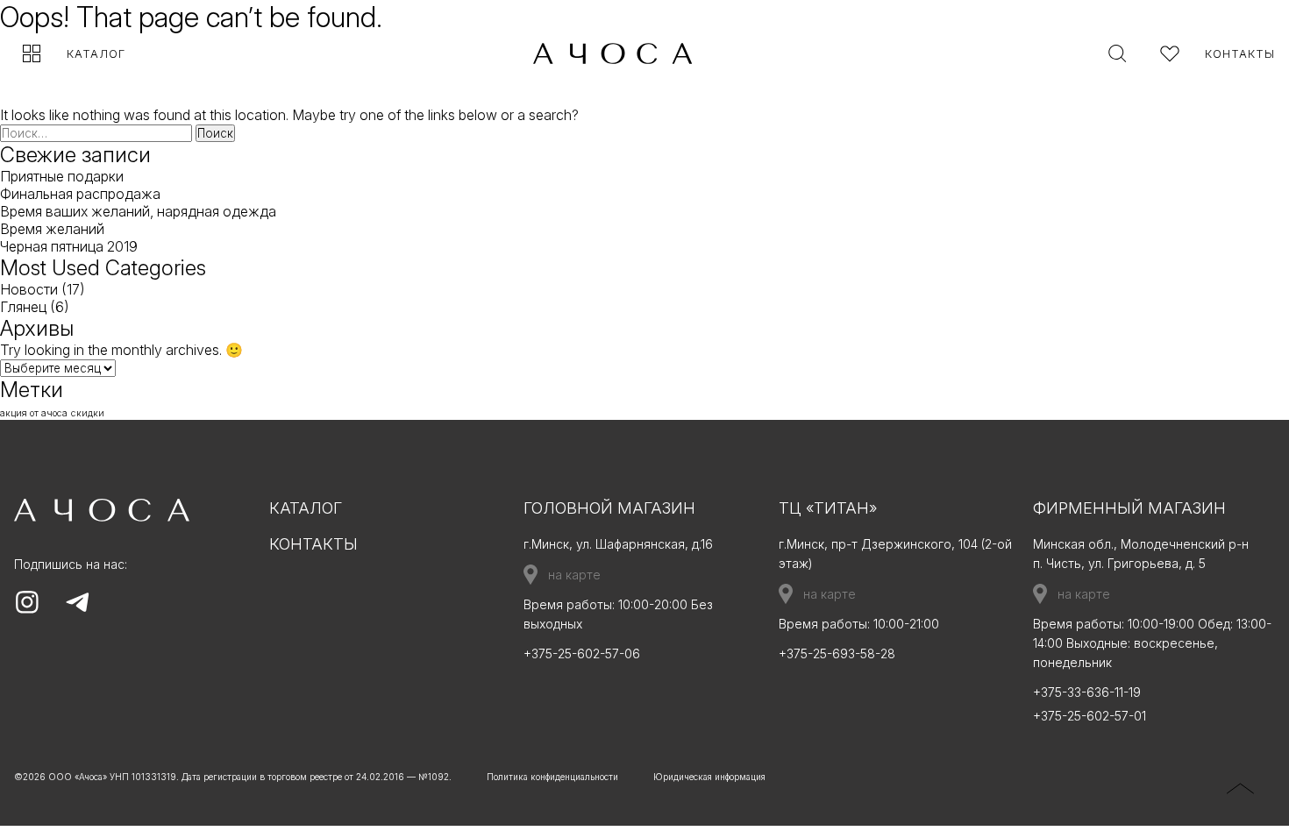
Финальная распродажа (80, 193)
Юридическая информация (709, 776)
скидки (87, 413)
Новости (29, 289)
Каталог (96, 53)
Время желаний (52, 229)
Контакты (1240, 53)
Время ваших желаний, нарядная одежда (138, 211)
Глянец (23, 307)
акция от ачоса (34, 413)
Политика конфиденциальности (552, 776)
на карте (574, 574)
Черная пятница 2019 (69, 246)
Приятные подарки (62, 176)
